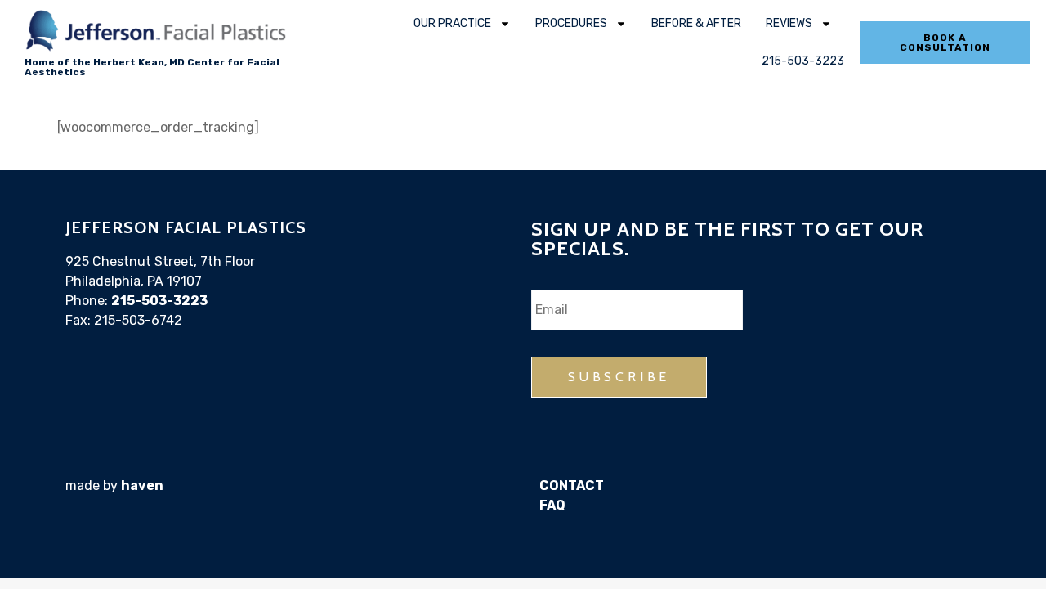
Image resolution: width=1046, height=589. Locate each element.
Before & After (696, 23)
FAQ (552, 505)
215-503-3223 (803, 61)
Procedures (571, 23)
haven (142, 485)
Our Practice (452, 23)
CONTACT (571, 485)
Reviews (789, 23)
